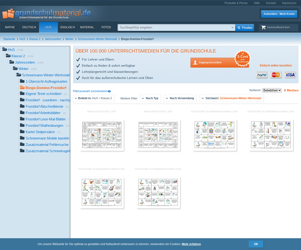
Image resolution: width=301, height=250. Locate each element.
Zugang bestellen (223, 61)
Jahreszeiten (53, 39)
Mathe (10, 27)
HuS (48, 27)
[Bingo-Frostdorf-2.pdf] (102, 150)
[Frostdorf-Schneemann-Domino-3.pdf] (102, 207)
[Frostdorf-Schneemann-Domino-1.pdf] (271, 150)
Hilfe (257, 3)
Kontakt (271, 3)
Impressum (289, 3)
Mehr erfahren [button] (191, 244)
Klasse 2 (34, 39)
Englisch (67, 27)
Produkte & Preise (236, 3)
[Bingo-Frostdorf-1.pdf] (158, 150)
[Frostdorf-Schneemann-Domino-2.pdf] (215, 150)
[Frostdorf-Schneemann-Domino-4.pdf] (158, 207)
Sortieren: (255, 90)
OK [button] (256, 244)
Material (87, 27)
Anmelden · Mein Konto (279, 14)
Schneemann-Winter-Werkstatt (97, 39)
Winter (69, 39)
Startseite (9, 39)
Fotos (106, 27)
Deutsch (29, 27)
